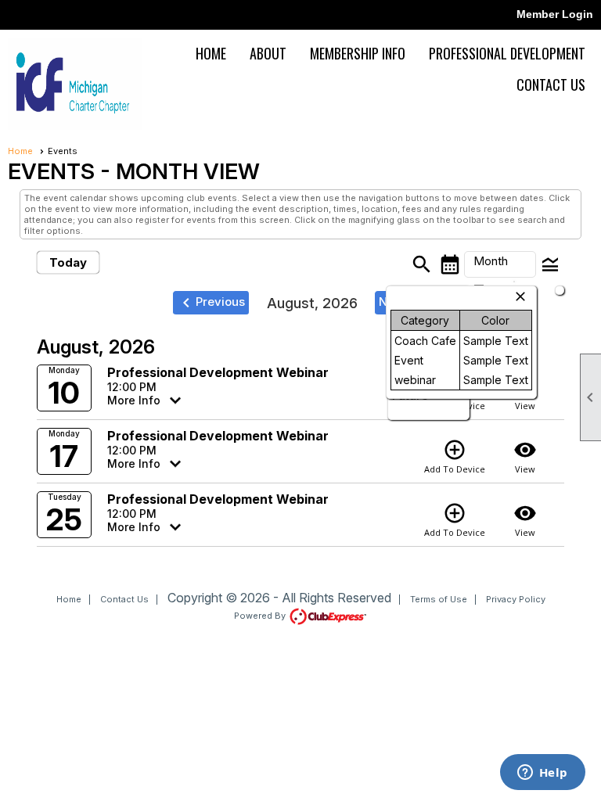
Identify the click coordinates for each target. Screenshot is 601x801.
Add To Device (454, 456)
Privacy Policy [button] (515, 599)
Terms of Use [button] (438, 599)
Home (211, 53)
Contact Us (550, 84)
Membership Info (357, 53)
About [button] (268, 53)
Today (68, 262)
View (525, 456)
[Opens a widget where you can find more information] (542, 773)
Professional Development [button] (507, 53)
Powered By (261, 615)
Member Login (554, 14)
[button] (500, 264)
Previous (211, 302)
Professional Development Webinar (218, 372)
